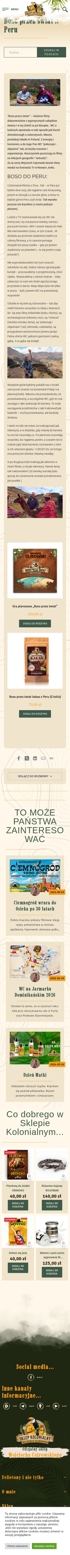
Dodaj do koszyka (35, 623)
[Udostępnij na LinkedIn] (35, 758)
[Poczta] (43, 758)
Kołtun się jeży (18, 1253)
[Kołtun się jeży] (18, 1231)
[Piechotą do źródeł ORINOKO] (18, 1164)
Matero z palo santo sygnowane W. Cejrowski (52, 1255)
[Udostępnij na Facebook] (19, 758)
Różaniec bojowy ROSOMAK (52, 1188)
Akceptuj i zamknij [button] (44, 1546)
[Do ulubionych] (29, 1176)
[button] (35, 776)
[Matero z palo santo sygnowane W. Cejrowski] (52, 1231)
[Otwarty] (10, 9)
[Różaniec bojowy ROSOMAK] (52, 1164)
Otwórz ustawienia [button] (17, 1546)
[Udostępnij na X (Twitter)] (27, 758)
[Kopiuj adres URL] (51, 758)
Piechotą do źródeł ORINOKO (18, 1188)
